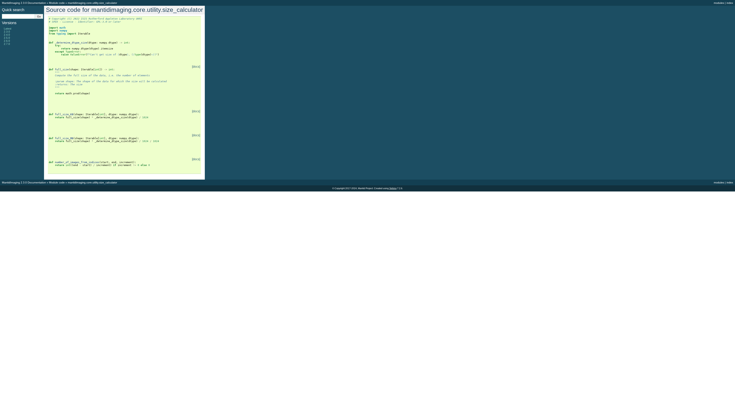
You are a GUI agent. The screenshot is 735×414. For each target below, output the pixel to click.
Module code (57, 2)
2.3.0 (7, 31)
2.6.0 (7, 40)
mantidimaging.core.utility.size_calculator (92, 2)
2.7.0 (7, 43)
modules (719, 2)
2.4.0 (7, 34)
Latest (7, 28)
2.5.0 (7, 37)
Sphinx (393, 188)
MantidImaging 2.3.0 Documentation (24, 2)
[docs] (196, 66)
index (730, 2)
